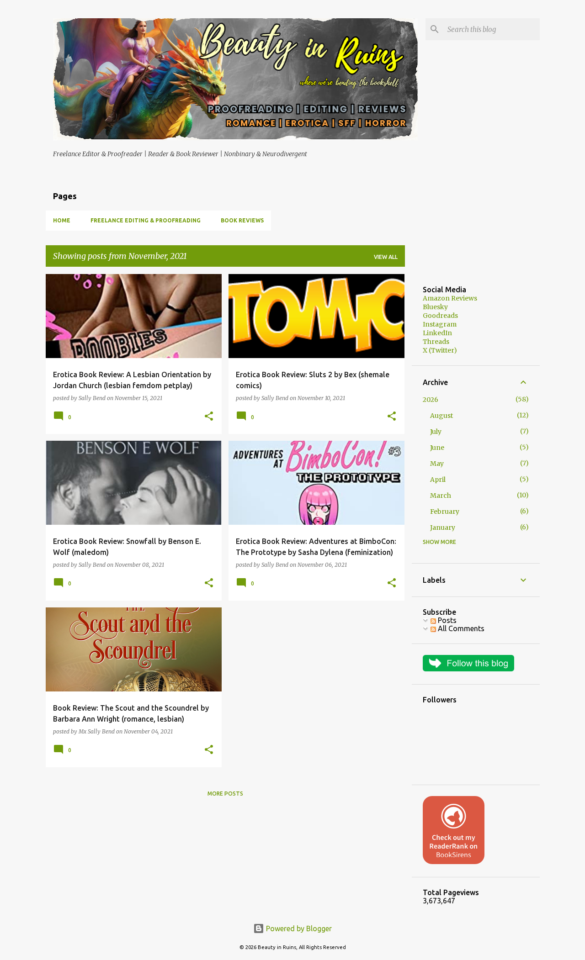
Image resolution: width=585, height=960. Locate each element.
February (444, 511)
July (435, 431)
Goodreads (440, 315)
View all (386, 257)
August (441, 415)
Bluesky (435, 307)
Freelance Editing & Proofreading (145, 220)
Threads (436, 342)
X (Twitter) (440, 350)
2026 (430, 400)
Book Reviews (242, 220)
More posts (225, 793)
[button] (208, 417)
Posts (446, 620)
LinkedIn (437, 333)
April (438, 479)
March (440, 495)
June (437, 447)
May (437, 463)
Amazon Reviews (450, 298)
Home (61, 220)
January (442, 527)
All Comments (460, 628)
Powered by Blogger (298, 928)
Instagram (440, 324)
